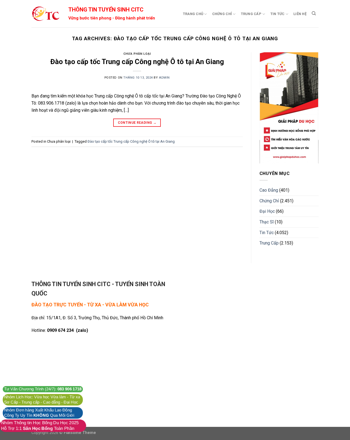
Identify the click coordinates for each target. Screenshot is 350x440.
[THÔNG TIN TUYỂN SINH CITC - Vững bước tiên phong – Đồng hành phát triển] (45, 14)
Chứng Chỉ (222, 14)
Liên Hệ (300, 14)
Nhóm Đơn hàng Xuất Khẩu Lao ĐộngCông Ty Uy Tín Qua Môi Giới (39, 413)
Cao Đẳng (268, 190)
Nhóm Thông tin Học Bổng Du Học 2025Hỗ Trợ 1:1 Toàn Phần (40, 426)
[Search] (314, 13)
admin (164, 77)
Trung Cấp (251, 14)
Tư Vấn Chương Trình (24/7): (42, 389)
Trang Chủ (193, 14)
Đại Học (267, 211)
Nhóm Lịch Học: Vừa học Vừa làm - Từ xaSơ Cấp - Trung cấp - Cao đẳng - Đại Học (42, 399)
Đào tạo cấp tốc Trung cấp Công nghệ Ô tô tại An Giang (137, 61)
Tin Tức (277, 14)
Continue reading (137, 123)
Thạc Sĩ (266, 222)
